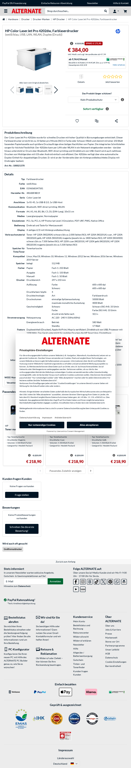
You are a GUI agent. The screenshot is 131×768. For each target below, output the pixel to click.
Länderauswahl (65, 758)
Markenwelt (111, 637)
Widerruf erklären (82, 640)
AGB (107, 653)
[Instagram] (83, 581)
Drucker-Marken (41, 19)
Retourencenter (81, 632)
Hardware (13, 19)
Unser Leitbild (112, 649)
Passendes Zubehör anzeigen (65, 470)
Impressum (65, 750)
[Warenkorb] (125, 11)
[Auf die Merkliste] (77, 121)
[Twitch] (83, 588)
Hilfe (115, 3)
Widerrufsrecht (81, 636)
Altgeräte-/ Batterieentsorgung (82, 654)
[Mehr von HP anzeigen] (118, 33)
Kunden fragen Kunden (80, 673)
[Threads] (89, 581)
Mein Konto (79, 621)
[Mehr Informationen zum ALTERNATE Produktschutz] (122, 99)
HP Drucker (59, 19)
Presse (108, 633)
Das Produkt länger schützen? (97, 93)
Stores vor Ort (112, 641)
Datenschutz (24, 586)
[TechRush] (124, 581)
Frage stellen (22, 494)
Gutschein (78, 660)
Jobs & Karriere (113, 629)
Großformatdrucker (13, 549)
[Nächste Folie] (90, 471)
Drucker (25, 19)
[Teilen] (116, 121)
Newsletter (92, 3)
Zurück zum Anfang (65, 561)
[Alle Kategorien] (5, 11)
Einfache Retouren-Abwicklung (56, 3)
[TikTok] (96, 581)
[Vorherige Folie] (40, 471)
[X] (103, 581)
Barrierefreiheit (113, 666)
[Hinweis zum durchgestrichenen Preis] (71, 43)
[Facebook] (76, 581)
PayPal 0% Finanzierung (14, 3)
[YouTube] (76, 588)
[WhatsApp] (117, 581)
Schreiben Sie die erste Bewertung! (22, 528)
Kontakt (125, 3)
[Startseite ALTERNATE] (26, 10)
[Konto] (116, 11)
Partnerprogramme (115, 645)
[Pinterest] (110, 581)
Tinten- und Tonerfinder (79, 666)
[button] (12, 89)
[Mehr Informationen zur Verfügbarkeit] (107, 109)
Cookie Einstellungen (115, 661)
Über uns (109, 625)
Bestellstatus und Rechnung (81, 627)
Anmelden (55, 581)
